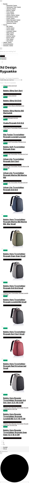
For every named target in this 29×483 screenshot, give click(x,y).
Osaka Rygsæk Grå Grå (13, 123)
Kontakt (5, 447)
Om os (5, 448)
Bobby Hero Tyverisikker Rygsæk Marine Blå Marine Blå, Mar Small (15, 221)
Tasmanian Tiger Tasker (13, 7)
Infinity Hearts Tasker (12, 15)
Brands (5, 4)
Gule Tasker (10, 34)
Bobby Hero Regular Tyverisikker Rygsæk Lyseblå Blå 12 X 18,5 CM (14, 416)
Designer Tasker (8, 45)
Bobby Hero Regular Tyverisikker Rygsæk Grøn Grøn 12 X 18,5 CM (15, 432)
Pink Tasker (9, 39)
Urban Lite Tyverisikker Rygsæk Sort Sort (13, 160)
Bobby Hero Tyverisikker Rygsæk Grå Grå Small (14, 287)
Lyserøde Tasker (11, 31)
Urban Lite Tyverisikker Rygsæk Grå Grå (13, 188)
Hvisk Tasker (10, 13)
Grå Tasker (9, 40)
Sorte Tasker (10, 29)
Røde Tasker (10, 32)
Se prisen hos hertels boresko (12, 94)
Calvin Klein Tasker (12, 21)
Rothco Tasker (10, 10)
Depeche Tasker (11, 23)
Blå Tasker (9, 26)
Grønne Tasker (10, 36)
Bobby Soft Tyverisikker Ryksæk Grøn (14, 148)
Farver (5, 24)
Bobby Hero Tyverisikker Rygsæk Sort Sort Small (14, 333)
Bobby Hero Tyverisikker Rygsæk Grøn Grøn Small (14, 255)
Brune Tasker (10, 37)
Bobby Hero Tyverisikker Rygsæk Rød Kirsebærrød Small (14, 366)
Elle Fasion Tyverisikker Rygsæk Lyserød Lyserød (14, 136)
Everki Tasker (10, 18)
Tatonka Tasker (11, 8)
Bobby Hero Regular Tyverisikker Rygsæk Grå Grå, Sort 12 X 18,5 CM (14, 400)
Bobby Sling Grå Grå (12, 101)
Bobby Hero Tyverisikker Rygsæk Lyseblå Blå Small (14, 301)
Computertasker (8, 44)
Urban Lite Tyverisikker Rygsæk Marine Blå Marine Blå (15, 175)
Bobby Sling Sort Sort (13, 91)
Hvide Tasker (10, 28)
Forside (2, 78)
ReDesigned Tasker (12, 16)
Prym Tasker (10, 12)
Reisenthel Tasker (11, 5)
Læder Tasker (7, 42)
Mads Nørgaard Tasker (13, 20)
